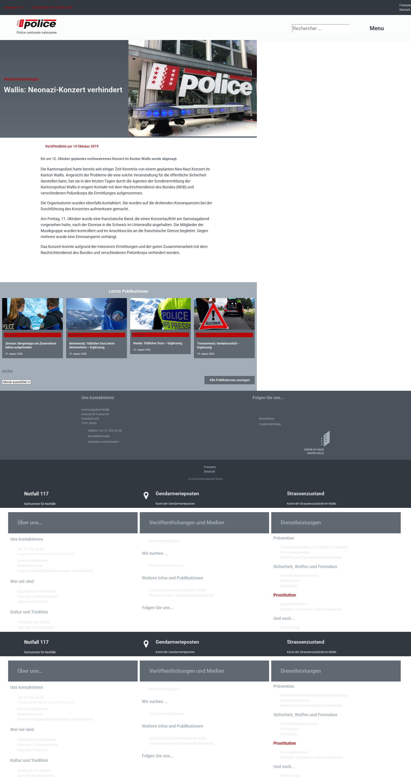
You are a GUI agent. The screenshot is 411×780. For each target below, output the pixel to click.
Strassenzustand (305, 494)
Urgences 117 (13, 7)
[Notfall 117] (14, 495)
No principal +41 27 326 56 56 (52, 7)
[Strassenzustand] (277, 495)
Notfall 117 (36, 494)
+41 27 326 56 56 (30, 549)
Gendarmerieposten (177, 494)
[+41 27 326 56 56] (12, 549)
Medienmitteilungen (21, 79)
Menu (377, 28)
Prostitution (284, 595)
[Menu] (391, 28)
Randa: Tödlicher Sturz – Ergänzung (157, 343)
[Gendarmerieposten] (146, 495)
